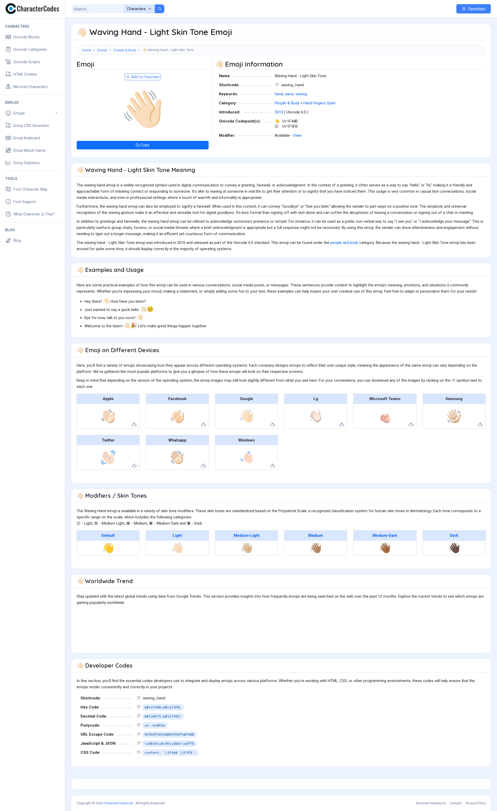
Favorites (476, 8)
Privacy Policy (476, 803)
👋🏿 (454, 548)
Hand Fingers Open (319, 103)
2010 (279, 112)
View (297, 135)
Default (108, 535)
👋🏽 (316, 548)
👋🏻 (177, 548)
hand (279, 94)
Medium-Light (246, 535)
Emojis (102, 50)
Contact (456, 803)
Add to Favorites (144, 77)
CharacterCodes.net (118, 803)
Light (177, 535)
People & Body (125, 50)
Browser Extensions (431, 803)
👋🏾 (385, 548)
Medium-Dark (384, 535)
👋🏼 (246, 548)
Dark (454, 535)
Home (86, 50)
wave (289, 94)
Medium (315, 535)
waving (301, 94)
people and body (344, 242)
